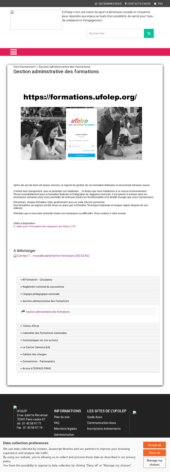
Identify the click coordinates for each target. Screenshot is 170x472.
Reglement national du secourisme (43, 286)
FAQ (160, 3)
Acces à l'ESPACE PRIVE (36, 368)
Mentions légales (65, 428)
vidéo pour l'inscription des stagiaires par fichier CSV (46, 226)
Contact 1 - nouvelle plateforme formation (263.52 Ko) (53, 255)
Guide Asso (94, 417)
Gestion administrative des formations (45, 301)
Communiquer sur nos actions (40, 340)
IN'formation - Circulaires (37, 279)
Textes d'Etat (30, 326)
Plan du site (62, 417)
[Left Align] (149, 33)
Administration (64, 434)
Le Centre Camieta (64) (36, 347)
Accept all (154, 445)
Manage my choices (154, 462)
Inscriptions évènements (104, 428)
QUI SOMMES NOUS (109, 3)
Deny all (154, 452)
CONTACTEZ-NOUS (139, 3)
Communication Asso (101, 423)
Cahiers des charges (34, 354)
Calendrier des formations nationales (44, 333)
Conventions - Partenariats (38, 361)
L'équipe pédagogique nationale (41, 294)
